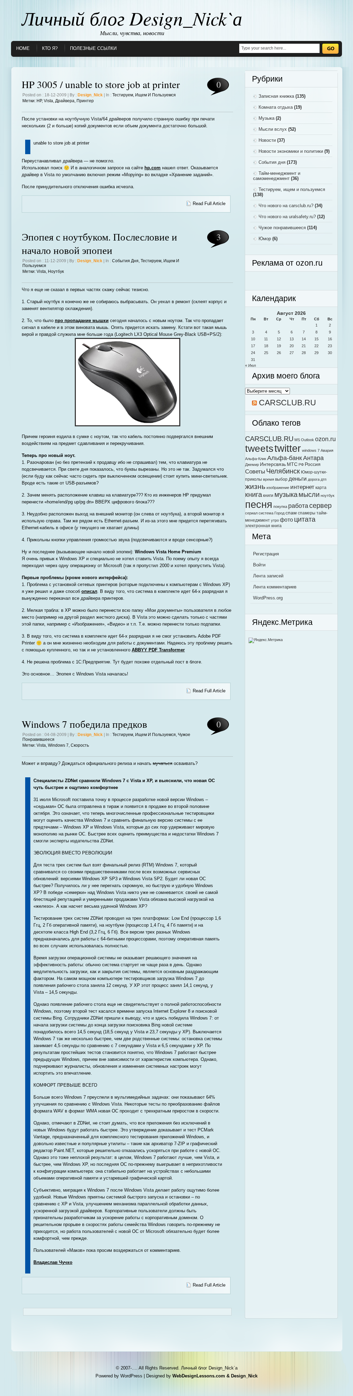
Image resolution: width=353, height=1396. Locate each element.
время (268, 479)
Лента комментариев (274, 586)
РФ (301, 464)
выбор (281, 479)
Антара (313, 457)
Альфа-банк (284, 457)
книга (253, 494)
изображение (277, 488)
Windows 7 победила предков (84, 724)
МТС (292, 464)
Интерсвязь (273, 464)
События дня (125, 260)
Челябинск (283, 471)
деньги (298, 478)
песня (258, 504)
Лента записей (268, 575)
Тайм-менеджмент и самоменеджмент (276, 176)
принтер (85, 100)
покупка (280, 506)
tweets (259, 448)
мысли (309, 494)
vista (48, 100)
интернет (302, 486)
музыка (285, 494)
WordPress (131, 1375)
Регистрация (266, 553)
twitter (287, 448)
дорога (314, 479)
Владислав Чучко (52, 1262)
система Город (271, 513)
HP (39, 100)
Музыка (266, 118)
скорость (80, 745)
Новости (267, 140)
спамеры (306, 513)
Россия (313, 464)
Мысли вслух (273, 129)
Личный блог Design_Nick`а (132, 18)
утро (275, 520)
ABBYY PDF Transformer (158, 649)
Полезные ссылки (93, 48)
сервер (320, 505)
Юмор (265, 238)
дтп (323, 479)
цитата (304, 519)
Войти (259, 564)
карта (320, 487)
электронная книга (263, 525)
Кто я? (50, 48)
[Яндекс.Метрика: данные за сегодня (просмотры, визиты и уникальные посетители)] (266, 640)
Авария (327, 450)
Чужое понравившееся (282, 227)
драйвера (64, 100)
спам (291, 512)
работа (298, 505)
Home (23, 48)
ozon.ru (325, 439)
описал (89, 591)
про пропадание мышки (82, 320)
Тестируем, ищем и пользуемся (144, 95)
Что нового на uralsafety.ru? (287, 216)
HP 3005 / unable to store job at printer (101, 84)
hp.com (152, 167)
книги (268, 495)
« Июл (250, 365)
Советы (255, 471)
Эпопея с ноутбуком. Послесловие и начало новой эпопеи (99, 243)
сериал (251, 513)
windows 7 (58, 745)
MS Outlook (304, 440)
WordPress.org (268, 597)
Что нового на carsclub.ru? (286, 205)
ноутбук (56, 271)
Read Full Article (209, 203)
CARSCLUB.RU (287, 402)
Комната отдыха (276, 107)
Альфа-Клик (255, 459)
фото (286, 519)
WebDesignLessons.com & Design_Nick (215, 1375)
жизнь (255, 486)
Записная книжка (276, 96)
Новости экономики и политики (291, 151)
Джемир (252, 464)
